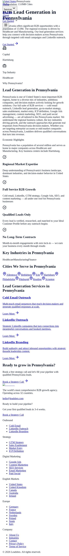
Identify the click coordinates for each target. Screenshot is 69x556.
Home (6, 4)
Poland (12, 518)
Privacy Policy (16, 543)
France (12, 509)
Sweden (13, 515)
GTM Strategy (16, 442)
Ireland (12, 495)
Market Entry (15, 448)
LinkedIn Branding (18, 431)
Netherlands (15, 512)
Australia (13, 493)
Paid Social (14, 473)
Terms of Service (17, 546)
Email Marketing (17, 470)
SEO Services (16, 467)
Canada (13, 490)
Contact (6, 18)
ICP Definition (16, 451)
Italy (11, 524)
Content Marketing (18, 464)
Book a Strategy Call (13, 381)
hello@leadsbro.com (13, 398)
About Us (14, 535)
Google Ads (15, 462)
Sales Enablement (18, 445)
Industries (7, 12)
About (6, 15)
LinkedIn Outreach (18, 428)
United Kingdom (17, 487)
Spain (12, 521)
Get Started (8, 21)
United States (15, 484)
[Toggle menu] (6, 25)
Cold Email (15, 425)
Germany (13, 506)
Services (8, 9)
